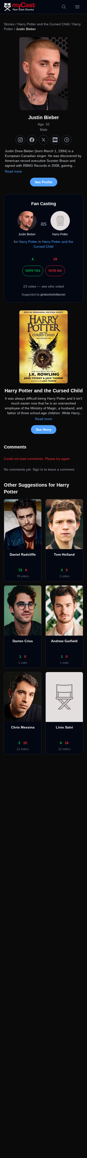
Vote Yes (32, 270)
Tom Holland (64, 554)
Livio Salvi (64, 727)
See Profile (43, 182)
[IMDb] (55, 140)
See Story (43, 429)
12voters (23, 749)
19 (55, 259)
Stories (9, 24)
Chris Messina (23, 727)
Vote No (55, 270)
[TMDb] (67, 140)
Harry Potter (28, 242)
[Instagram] (20, 140)
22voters (64, 749)
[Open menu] (77, 7)
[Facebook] (32, 140)
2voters (64, 576)
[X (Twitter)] (43, 140)
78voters (23, 576)
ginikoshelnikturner (52, 294)
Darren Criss (23, 641)
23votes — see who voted (43, 286)
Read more (13, 171)
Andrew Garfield (64, 641)
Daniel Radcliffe (23, 554)
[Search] (64, 7)
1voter (22, 663)
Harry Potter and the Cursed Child (43, 24)
